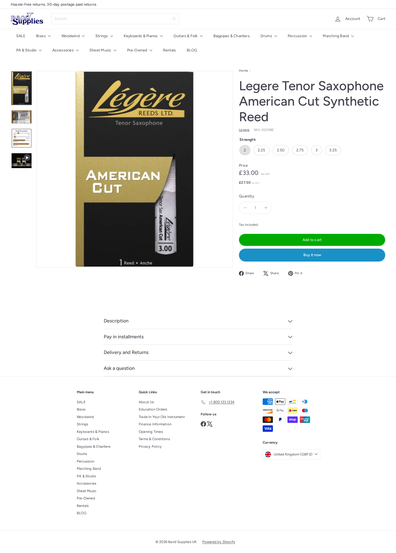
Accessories (63, 50)
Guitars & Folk (186, 36)
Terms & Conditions (154, 439)
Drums (266, 36)
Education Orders (153, 409)
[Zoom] (135, 169)
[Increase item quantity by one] (266, 208)
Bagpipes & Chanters (231, 36)
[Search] (174, 18)
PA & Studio (26, 50)
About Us (146, 402)
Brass (41, 36)
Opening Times (151, 432)
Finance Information (155, 424)
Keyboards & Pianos (141, 36)
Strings (102, 36)
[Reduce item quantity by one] (245, 208)
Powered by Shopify (218, 542)
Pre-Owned (137, 50)
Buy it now (312, 255)
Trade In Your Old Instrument (162, 417)
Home (243, 70)
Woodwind (71, 36)
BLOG (192, 50)
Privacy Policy (150, 446)
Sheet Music (100, 50)
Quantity (246, 196)
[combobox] (115, 18)
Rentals (169, 50)
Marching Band (336, 36)
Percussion (298, 36)
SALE (20, 36)
